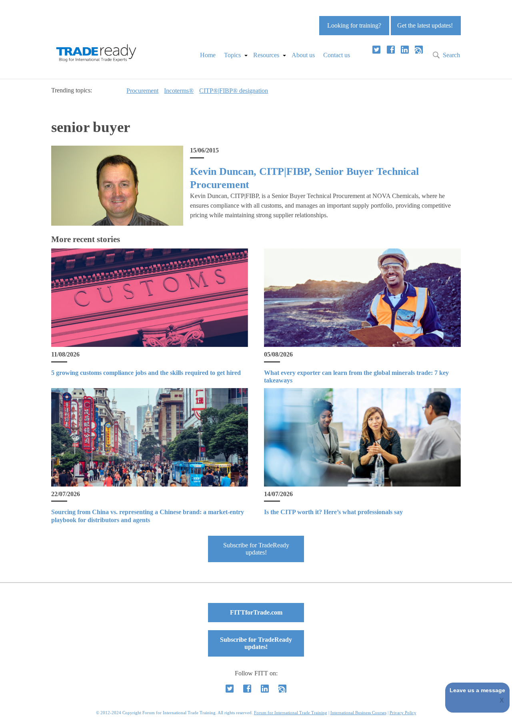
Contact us (336, 55)
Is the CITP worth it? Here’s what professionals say (333, 512)
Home (208, 55)
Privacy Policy (403, 712)
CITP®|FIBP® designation (233, 90)
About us (303, 55)
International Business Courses (358, 712)
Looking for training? (354, 25)
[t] (376, 50)
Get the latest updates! (425, 25)
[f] (391, 50)
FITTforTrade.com (256, 612)
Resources (266, 55)
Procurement (142, 90)
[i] (419, 50)
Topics (232, 55)
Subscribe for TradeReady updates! (256, 549)
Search (451, 55)
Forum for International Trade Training (290, 712)
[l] (405, 50)
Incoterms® (179, 90)
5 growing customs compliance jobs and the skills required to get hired (146, 372)
